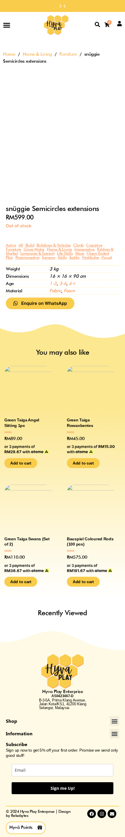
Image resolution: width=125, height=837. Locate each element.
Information (19, 733)
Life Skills (65, 253)
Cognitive (94, 245)
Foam (69, 290)
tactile (74, 257)
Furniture (68, 54)
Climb (78, 245)
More (79, 253)
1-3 (53, 283)
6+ (72, 283)
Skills (62, 257)
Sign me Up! (63, 788)
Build (30, 245)
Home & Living (37, 54)
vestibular (90, 257)
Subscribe (16, 744)
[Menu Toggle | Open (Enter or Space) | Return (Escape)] (6, 25)
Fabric (55, 290)
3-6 (63, 283)
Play (9, 257)
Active (11, 245)
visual (106, 257)
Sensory (49, 257)
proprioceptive (27, 257)
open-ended (98, 253)
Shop (11, 721)
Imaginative (84, 249)
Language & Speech (37, 253)
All (21, 245)
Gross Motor (34, 249)
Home (9, 54)
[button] (65, 6)
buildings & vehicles (54, 245)
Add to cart (20, 463)
